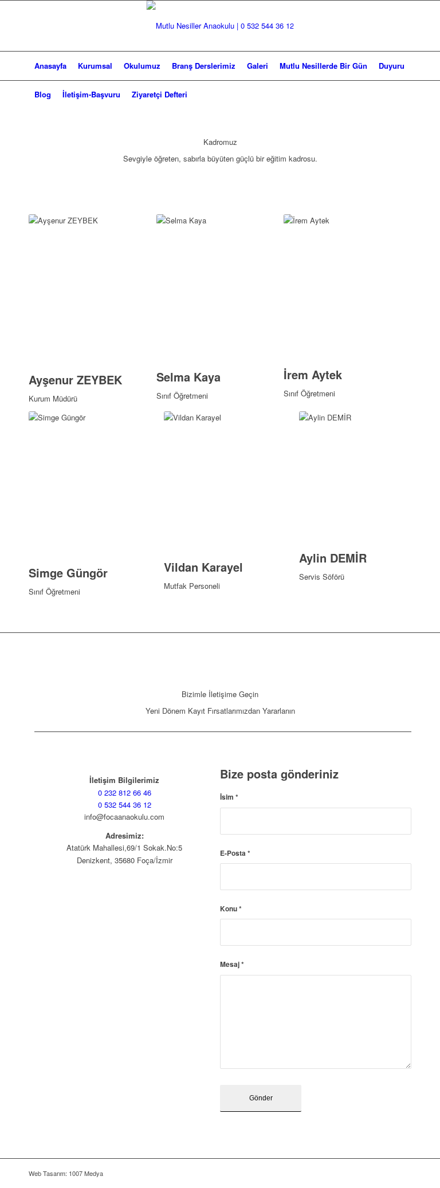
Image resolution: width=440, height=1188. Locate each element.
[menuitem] (50, 66)
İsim (229, 797)
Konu (231, 909)
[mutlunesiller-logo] (220, 26)
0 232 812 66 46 (124, 792)
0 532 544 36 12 (124, 804)
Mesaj (232, 964)
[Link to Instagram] (402, 25)
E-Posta (235, 853)
